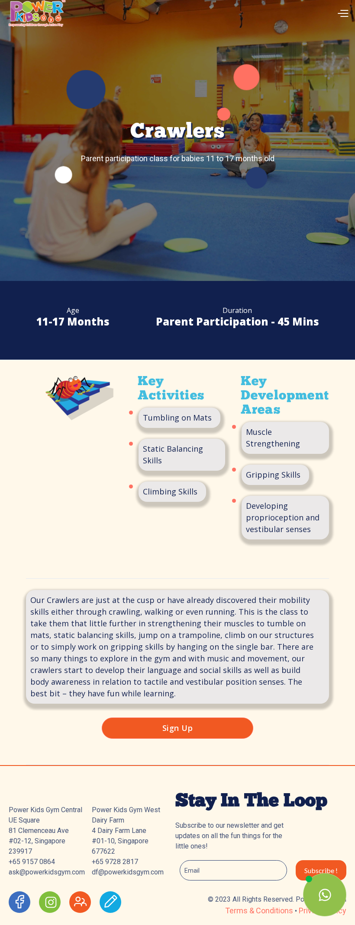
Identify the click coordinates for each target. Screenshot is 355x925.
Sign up (177, 728)
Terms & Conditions (260, 910)
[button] (237, 12)
